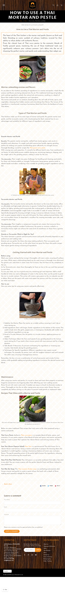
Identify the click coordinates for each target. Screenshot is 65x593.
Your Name (7, 499)
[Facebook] (24, 554)
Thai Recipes (47, 550)
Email (5, 507)
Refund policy (47, 559)
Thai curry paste (26, 435)
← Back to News (7, 484)
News (25, 21)
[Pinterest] (28, 554)
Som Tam (28, 446)
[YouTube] (35, 554)
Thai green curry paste (37, 148)
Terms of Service (48, 556)
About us (46, 544)
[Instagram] (32, 554)
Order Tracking (48, 561)
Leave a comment (12, 531)
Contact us (46, 554)
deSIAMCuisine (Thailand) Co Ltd (15, 574)
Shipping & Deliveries (49, 546)
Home (21, 21)
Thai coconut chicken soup (27, 469)
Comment (6, 514)
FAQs (45, 548)
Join (38, 549)
